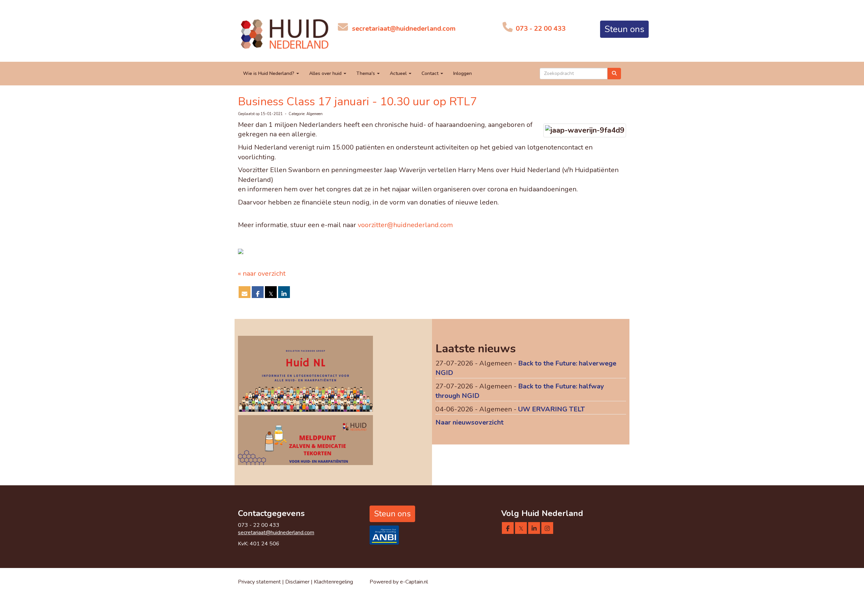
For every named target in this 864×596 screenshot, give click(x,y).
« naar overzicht (262, 273)
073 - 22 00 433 (540, 28)
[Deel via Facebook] (257, 293)
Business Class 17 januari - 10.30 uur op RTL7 (357, 101)
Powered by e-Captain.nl (399, 582)
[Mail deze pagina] (244, 293)
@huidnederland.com (404, 28)
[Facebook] (507, 529)
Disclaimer (298, 582)
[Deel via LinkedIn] (284, 293)
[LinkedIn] (534, 529)
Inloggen (462, 73)
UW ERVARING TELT (551, 409)
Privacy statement (259, 582)
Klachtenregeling (333, 582)
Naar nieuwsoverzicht (469, 422)
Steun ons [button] (624, 29)
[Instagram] (547, 529)
